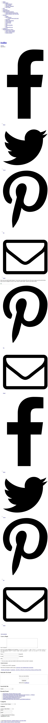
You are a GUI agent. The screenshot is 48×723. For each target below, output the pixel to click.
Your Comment (3, 647)
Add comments (4, 634)
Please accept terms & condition (8, 714)
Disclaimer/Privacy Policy (8, 29)
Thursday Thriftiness (10, 6)
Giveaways (5, 9)
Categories (2, 704)
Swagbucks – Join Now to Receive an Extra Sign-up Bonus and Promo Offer (25, 669)
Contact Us (5, 28)
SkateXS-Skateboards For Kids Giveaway (11, 698)
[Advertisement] (24, 37)
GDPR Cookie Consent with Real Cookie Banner (10, 721)
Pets (6, 26)
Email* (1, 712)
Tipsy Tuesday (8, 5)
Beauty (7, 16)
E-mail (1, 656)
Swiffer (3, 43)
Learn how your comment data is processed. (24, 667)
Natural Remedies (9, 25)
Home (4, 1)
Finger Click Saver (7, 720)
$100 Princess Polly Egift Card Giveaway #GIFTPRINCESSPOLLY (16, 699)
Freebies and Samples (5, 669)
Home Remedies (6, 10)
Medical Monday (9, 4)
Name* (1, 710)
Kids (6, 23)
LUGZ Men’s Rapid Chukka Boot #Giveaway (12, 697)
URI (1, 658)
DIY (4, 8)
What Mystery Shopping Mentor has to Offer (12, 693)
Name (1, 654)
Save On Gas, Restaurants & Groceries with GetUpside (14, 695)
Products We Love (9, 27)
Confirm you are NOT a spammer (8, 665)
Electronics (8, 19)
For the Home (8, 22)
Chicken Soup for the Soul (13, 18)
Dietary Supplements (10, 20)
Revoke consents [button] (9, 32)
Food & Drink (8, 21)
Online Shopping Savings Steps (12, 12)
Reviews (4, 15)
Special (2, 45)
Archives (2, 708)
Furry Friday (8, 7)
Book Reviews (8, 17)
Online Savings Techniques (8, 11)
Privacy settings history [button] (10, 31)
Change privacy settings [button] (10, 30)
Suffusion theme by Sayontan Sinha (19, 720)
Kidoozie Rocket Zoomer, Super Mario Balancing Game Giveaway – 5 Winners (19, 694)
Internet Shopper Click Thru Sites (12, 13)
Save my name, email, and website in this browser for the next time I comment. (17, 661)
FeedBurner (26, 682)
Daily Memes (5, 2)
